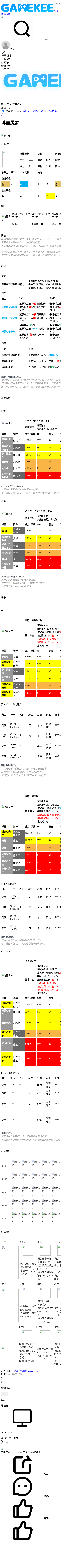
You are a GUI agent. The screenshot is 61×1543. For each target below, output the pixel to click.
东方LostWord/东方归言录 (25, 1371)
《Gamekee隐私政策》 (33, 111)
